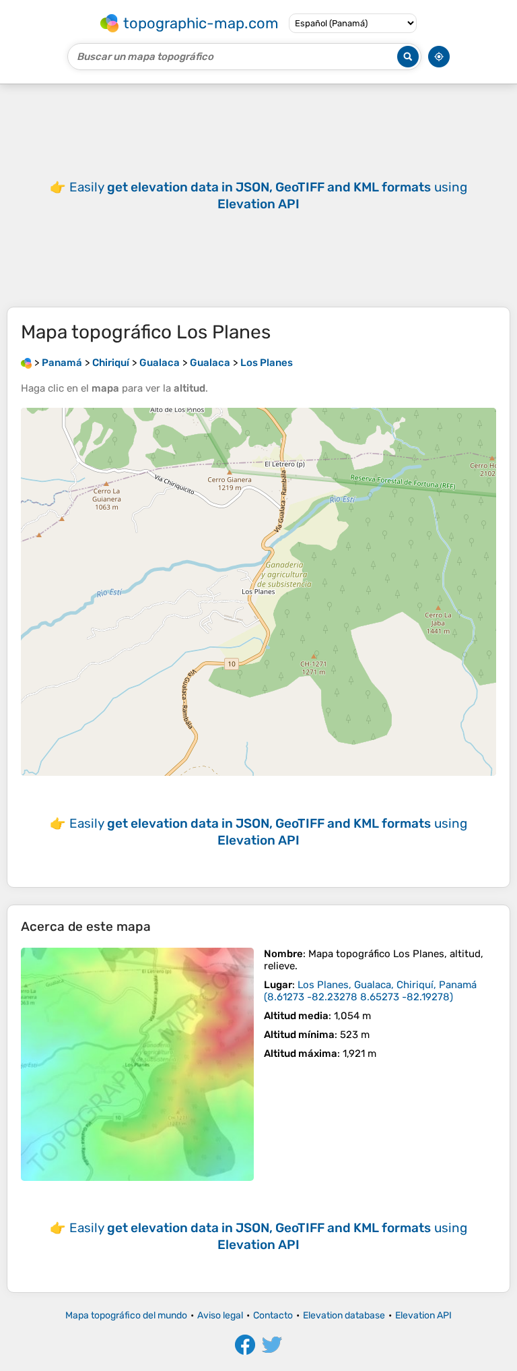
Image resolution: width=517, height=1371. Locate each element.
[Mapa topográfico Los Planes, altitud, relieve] (137, 1064)
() (370, 991)
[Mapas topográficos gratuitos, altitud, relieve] (26, 363)
